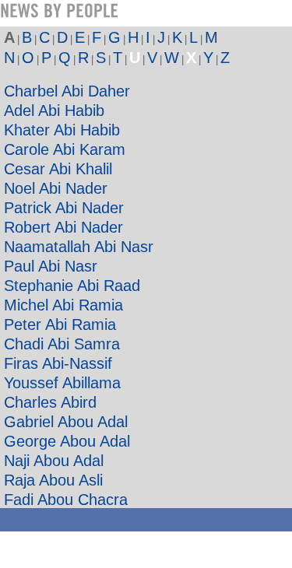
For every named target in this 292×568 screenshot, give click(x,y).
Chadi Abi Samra (62, 343)
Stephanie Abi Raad (72, 285)
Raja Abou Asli (53, 480)
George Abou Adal (67, 441)
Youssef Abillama (62, 382)
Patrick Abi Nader (64, 207)
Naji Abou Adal (54, 460)
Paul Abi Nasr (50, 266)
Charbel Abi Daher (67, 91)
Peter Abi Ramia (60, 324)
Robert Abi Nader (63, 227)
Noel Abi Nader (55, 188)
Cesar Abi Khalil (58, 168)
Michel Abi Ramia (63, 305)
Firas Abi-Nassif (58, 363)
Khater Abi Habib (62, 129)
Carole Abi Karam (64, 149)
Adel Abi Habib (54, 110)
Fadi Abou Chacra (66, 499)
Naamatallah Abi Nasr (78, 246)
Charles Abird (50, 402)
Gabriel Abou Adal (66, 421)
